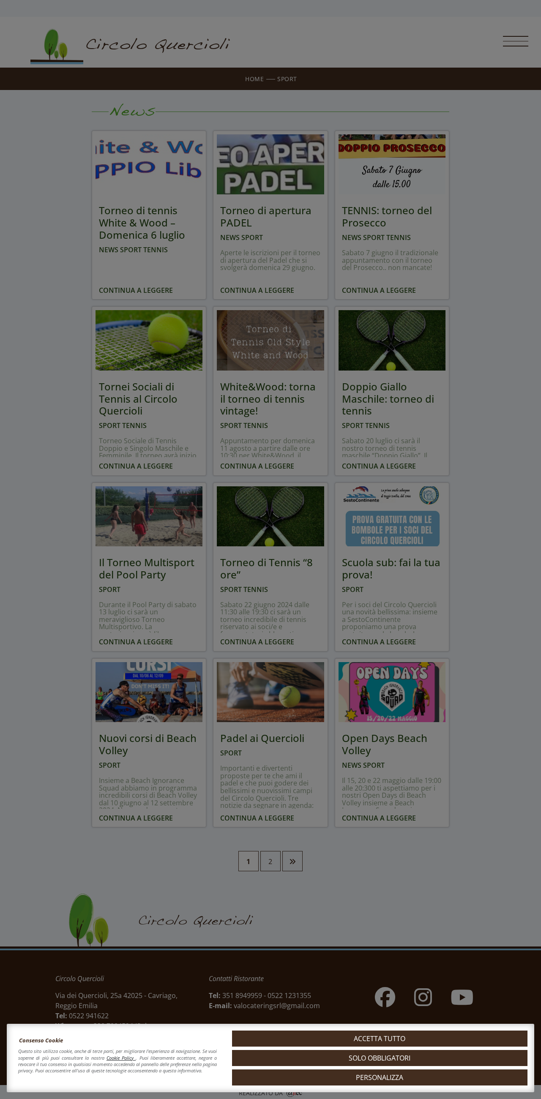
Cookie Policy (121, 1058)
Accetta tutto (379, 1038)
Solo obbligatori (379, 1058)
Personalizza (379, 1077)
